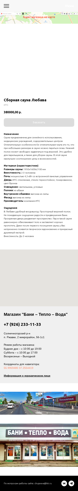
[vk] (64, 485)
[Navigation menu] (6, 6)
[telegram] (71, 485)
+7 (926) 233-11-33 (22, 324)
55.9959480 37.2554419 (18, 367)
